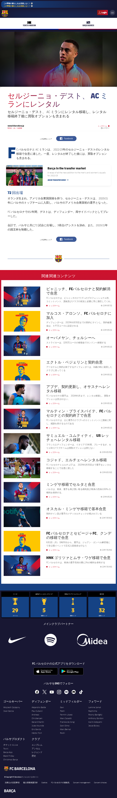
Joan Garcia (8, 711)
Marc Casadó (66, 718)
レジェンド (37, 752)
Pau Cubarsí (37, 711)
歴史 (34, 756)
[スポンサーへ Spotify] (50, 640)
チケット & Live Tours (10, 747)
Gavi (62, 707)
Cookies (44, 782)
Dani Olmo (64, 725)
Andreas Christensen (37, 716)
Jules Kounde (38, 725)
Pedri (62, 711)
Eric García (36, 729)
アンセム (36, 748)
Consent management (81, 782)
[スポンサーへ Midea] (92, 640)
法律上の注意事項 (12, 782)
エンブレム (37, 745)
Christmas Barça (10, 759)
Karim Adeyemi (95, 722)
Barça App (7, 752)
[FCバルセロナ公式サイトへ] (5, 13)
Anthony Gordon (95, 718)
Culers (102, 12)
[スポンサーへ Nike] (17, 640)
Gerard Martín (38, 722)
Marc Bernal (65, 729)
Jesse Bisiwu (94, 725)
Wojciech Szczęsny (11, 707)
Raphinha (92, 711)
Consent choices (100, 782)
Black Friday (8, 756)
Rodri (62, 733)
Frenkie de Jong (67, 722)
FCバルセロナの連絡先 (60, 782)
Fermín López (66, 714)
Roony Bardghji (95, 714)
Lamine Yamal (94, 707)
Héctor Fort (37, 733)
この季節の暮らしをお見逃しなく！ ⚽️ (18, 4)
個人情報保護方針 (30, 782)
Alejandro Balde (39, 707)
